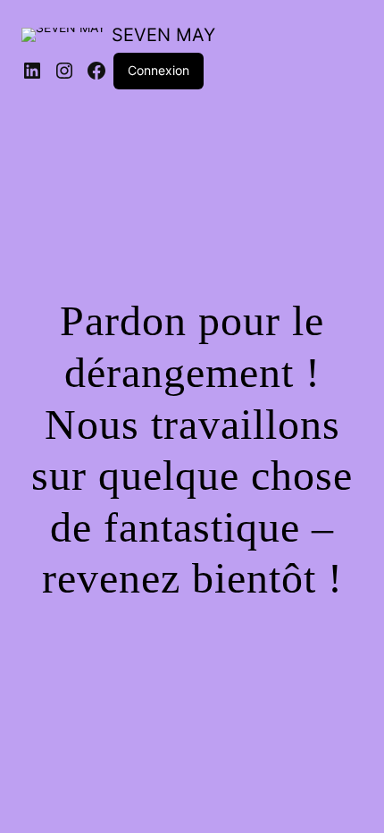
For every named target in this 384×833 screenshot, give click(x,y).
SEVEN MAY (163, 35)
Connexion (158, 70)
